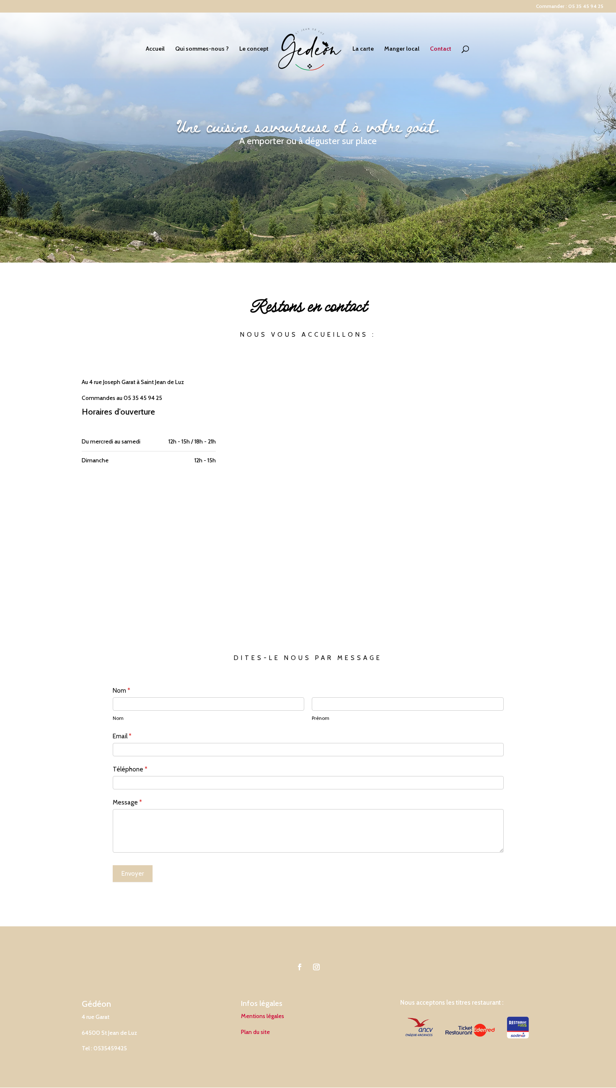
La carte (363, 49)
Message (127, 802)
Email (122, 736)
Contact (440, 49)
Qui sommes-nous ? (202, 49)
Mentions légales (262, 1016)
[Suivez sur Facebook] (299, 967)
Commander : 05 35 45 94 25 (569, 6)
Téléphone (130, 769)
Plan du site (255, 1032)
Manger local (401, 49)
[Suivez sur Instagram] (316, 967)
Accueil (155, 49)
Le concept (254, 49)
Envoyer (133, 873)
